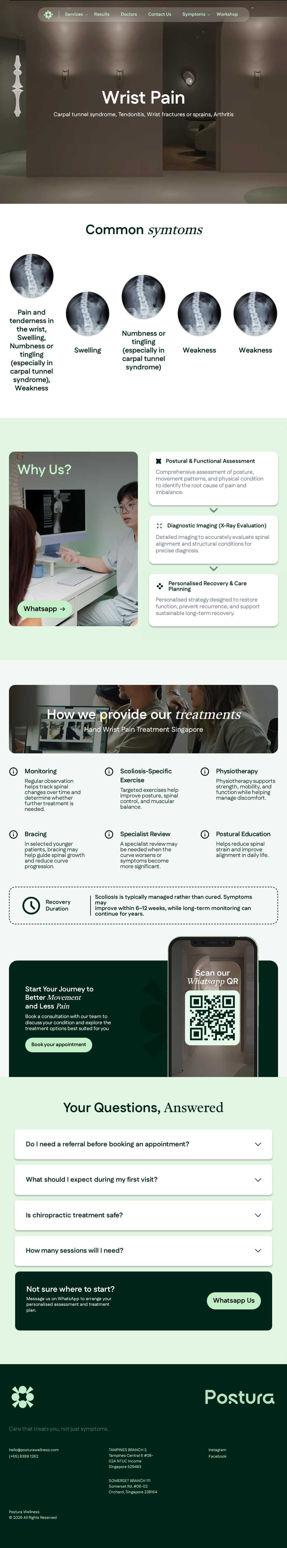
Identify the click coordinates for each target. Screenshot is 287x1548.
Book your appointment (58, 1044)
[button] (74, 14)
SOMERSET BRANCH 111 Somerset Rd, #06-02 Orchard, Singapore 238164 (133, 1486)
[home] (48, 14)
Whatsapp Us (234, 1300)
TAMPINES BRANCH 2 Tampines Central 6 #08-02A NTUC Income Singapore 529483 (131, 1458)
